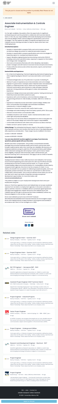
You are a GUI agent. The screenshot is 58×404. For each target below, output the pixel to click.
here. (36, 139)
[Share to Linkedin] (29, 225)
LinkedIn (20, 392)
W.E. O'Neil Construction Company (19, 284)
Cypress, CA (26, 269)
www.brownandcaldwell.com (13, 178)
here (34, 154)
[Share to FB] (26, 225)
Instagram (26, 392)
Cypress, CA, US (31, 239)
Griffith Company (15, 313)
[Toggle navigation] (53, 3)
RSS (23, 390)
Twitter (32, 392)
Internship (32, 284)
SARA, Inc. (12, 269)
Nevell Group (13, 374)
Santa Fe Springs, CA (32, 313)
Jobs (26, 390)
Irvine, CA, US (40, 284)
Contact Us (33, 390)
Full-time (19, 29)
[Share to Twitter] (32, 225)
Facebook (37, 392)
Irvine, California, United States (31, 29)
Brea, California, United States (32, 374)
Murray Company (14, 239)
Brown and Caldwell (10, 29)
